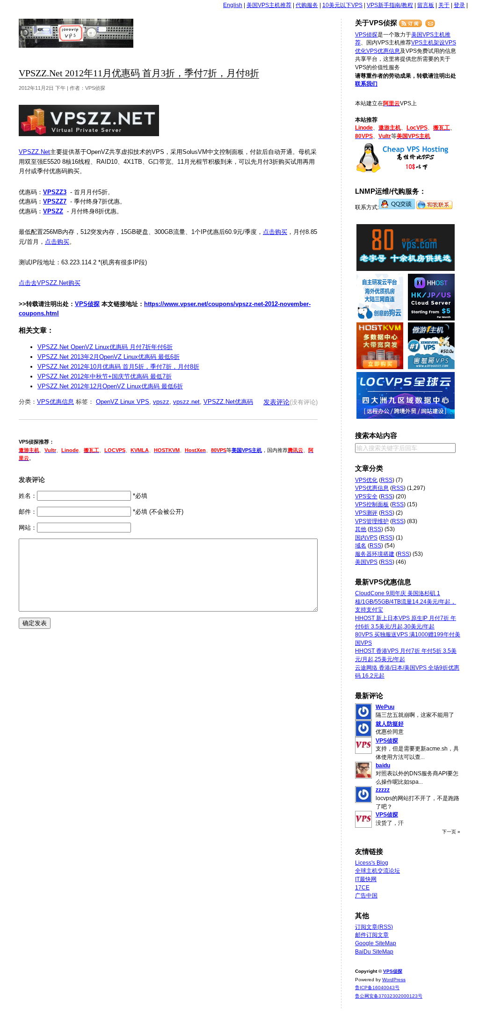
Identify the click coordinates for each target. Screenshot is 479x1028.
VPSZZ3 (54, 192)
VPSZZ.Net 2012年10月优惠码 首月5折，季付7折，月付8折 (118, 366)
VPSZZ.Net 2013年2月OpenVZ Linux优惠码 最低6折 (108, 356)
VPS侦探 (76, 33)
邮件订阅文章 (372, 935)
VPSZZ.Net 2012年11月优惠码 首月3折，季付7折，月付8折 (139, 73)
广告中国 (366, 895)
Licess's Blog (371, 863)
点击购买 (275, 231)
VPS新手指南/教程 (390, 5)
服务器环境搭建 (374, 554)
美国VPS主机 (247, 450)
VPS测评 (366, 513)
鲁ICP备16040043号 (377, 987)
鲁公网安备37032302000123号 (388, 996)
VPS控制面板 (372, 504)
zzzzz (383, 790)
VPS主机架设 (428, 42)
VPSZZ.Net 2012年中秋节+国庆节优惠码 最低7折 (104, 376)
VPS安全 (366, 496)
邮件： (28, 511)
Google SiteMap (375, 943)
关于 (444, 5)
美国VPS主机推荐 (269, 5)
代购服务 (307, 5)
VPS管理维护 (372, 521)
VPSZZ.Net (34, 151)
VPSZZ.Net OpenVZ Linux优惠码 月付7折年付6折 (105, 346)
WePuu (385, 707)
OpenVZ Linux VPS (122, 401)
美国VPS (366, 562)
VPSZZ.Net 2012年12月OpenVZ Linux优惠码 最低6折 (110, 386)
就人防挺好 (390, 724)
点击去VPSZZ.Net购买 (49, 282)
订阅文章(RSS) (374, 927)
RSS (386, 480)
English (232, 5)
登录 (459, 5)
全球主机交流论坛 (377, 871)
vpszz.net (186, 401)
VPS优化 (366, 480)
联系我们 (366, 83)
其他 (360, 529)
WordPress (394, 979)
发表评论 (276, 402)
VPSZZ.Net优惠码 (228, 401)
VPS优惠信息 (55, 401)
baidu (383, 765)
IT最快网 (366, 879)
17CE (362, 887)
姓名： (28, 495)
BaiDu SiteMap (374, 951)
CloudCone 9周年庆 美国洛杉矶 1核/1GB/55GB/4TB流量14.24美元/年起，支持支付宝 (405, 601)
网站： (28, 527)
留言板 (425, 5)
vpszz (161, 401)
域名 (360, 545)
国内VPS (366, 537)
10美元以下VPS (342, 5)
